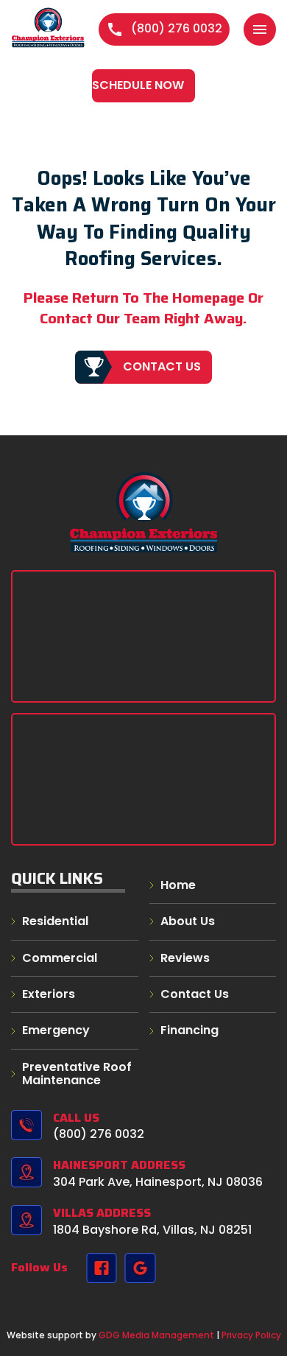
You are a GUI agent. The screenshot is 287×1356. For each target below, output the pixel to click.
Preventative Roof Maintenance (77, 1073)
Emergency (56, 1030)
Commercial (59, 957)
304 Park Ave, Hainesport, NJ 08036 (158, 1181)
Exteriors (48, 994)
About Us (187, 921)
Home (178, 885)
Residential (55, 921)
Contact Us (162, 366)
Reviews (185, 957)
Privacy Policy (251, 1335)
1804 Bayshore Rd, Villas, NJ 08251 (152, 1229)
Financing (189, 1030)
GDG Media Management (155, 1335)
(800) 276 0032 (164, 29)
